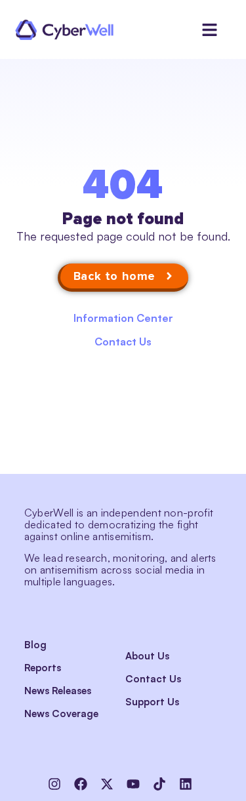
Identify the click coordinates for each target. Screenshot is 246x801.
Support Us (152, 702)
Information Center (123, 317)
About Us (147, 656)
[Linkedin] (186, 784)
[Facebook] (81, 784)
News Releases (57, 690)
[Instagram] (54, 784)
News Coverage (61, 713)
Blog (35, 645)
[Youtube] (133, 784)
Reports (42, 668)
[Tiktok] (159, 784)
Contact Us (123, 341)
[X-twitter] (107, 784)
